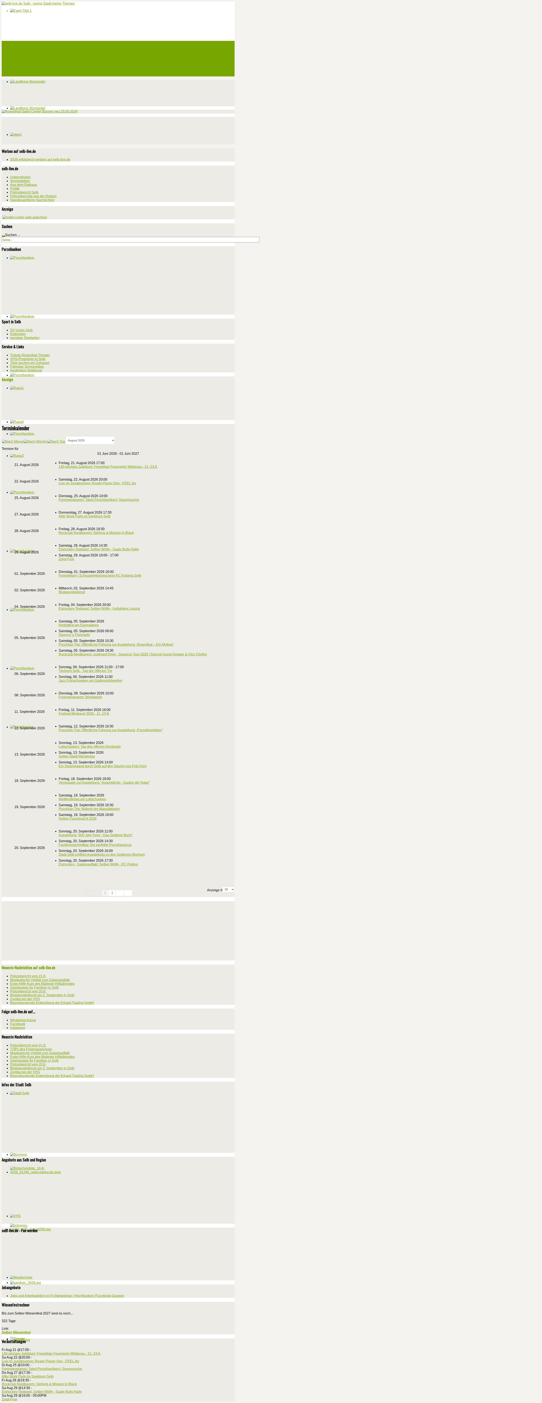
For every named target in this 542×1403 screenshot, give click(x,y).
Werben (15, 63)
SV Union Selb (21, 330)
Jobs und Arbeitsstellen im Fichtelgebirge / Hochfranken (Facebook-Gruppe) (67, 1296)
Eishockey (18, 334)
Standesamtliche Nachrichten (32, 200)
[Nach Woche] (35, 441)
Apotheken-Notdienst (26, 370)
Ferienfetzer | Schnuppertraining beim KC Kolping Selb (100, 575)
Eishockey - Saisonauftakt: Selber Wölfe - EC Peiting (98, 864)
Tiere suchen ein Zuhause (29, 363)
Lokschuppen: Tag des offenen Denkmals (90, 746)
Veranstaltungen (20, 48)
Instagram (17, 1028)
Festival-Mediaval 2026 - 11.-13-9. (84, 713)
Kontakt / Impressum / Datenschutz (33, 73)
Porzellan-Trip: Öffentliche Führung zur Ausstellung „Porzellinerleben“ (111, 730)
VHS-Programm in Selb (28, 359)
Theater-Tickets (21, 53)
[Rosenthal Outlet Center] (39, 111)
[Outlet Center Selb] (25, 217)
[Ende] (128, 893)
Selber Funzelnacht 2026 (78, 818)
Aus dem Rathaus (23, 185)
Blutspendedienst (72, 592)
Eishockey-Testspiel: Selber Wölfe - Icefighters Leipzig (99, 608)
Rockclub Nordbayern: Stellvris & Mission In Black (96, 533)
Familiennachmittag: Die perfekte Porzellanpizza (95, 845)
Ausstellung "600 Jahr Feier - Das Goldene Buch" (96, 835)
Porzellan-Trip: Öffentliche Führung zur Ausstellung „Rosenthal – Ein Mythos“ (116, 644)
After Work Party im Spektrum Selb (85, 516)
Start (13, 43)
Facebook (17, 1024)
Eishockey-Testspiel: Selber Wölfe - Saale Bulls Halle (99, 549)
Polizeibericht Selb (24, 192)
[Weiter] (120, 893)
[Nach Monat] (13, 441)
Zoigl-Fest (66, 559)
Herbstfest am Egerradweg (79, 625)
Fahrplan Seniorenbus (27, 366)
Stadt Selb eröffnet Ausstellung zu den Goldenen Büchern (102, 854)
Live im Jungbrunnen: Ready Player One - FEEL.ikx (97, 483)
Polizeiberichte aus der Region (33, 196)
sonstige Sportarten (24, 338)
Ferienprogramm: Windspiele (80, 697)
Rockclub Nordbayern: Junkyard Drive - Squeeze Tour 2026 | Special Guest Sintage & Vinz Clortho (133, 654)
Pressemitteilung (21, 68)
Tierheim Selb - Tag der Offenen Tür (85, 671)
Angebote (16, 58)
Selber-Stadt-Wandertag (77, 756)
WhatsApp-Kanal (23, 1020)
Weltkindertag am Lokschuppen (82, 799)
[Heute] (56, 441)
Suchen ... (12, 235)
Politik (14, 188)
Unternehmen (20, 177)
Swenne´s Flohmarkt (74, 635)
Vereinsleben (20, 181)
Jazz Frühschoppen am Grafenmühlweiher (90, 680)
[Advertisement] (33, 130)
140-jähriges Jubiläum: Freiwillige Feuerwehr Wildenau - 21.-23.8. (108, 467)
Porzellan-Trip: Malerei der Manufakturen (89, 809)
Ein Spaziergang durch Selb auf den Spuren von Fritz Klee (103, 766)
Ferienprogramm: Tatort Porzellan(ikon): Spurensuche (99, 500)
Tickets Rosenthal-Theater (30, 355)
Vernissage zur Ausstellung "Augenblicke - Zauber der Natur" (104, 782)
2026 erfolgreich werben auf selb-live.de (40, 159)
